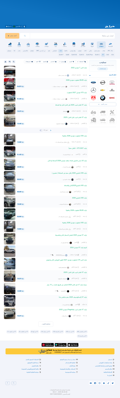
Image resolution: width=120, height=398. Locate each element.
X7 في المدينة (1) (82, 336)
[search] (25, 36)
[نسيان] (102, 82)
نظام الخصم (108, 369)
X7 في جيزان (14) (45, 331)
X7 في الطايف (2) (23, 331)
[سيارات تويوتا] (112, 82)
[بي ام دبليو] (102, 97)
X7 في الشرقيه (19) (58, 331)
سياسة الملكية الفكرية (33, 372)
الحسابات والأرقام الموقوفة (67, 369)
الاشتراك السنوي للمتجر (32, 360)
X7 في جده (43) (70, 331)
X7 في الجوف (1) (11, 331)
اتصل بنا (109, 375)
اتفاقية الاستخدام (70, 363)
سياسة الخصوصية (70, 372)
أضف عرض (13, 36)
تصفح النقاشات (102, 68)
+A (14, 383)
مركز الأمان (72, 366)
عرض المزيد (104, 104)
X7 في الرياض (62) (82, 331)
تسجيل (110, 360)
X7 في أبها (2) (34, 331)
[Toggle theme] (24, 26)
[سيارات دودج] (93, 97)
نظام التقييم (35, 366)
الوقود (44, 61)
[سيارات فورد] (93, 82)
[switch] (41, 130)
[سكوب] (9, 61)
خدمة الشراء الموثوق (33, 363)
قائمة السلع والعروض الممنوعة (30, 369)
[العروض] (5, 61)
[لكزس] (112, 90)
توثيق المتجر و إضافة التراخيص (103, 366)
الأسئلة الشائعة (108, 372)
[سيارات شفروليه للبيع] (102, 90)
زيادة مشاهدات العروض (105, 363)
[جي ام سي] (112, 97)
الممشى (52, 61)
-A (7, 383)
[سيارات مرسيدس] (93, 90)
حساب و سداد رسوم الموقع (67, 360)
